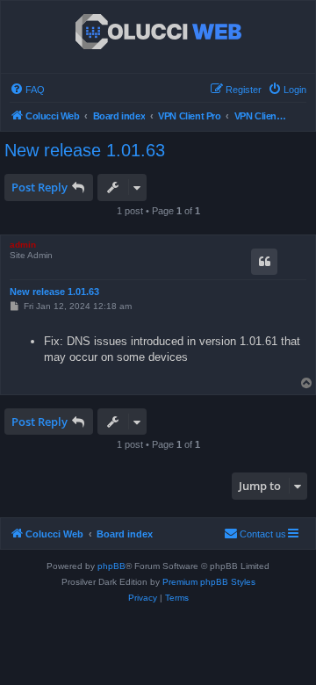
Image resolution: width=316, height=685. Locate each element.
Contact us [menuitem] (263, 534)
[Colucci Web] (158, 32)
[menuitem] (27, 89)
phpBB (111, 566)
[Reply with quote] (264, 262)
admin (23, 244)
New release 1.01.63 (84, 150)
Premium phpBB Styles (208, 582)
